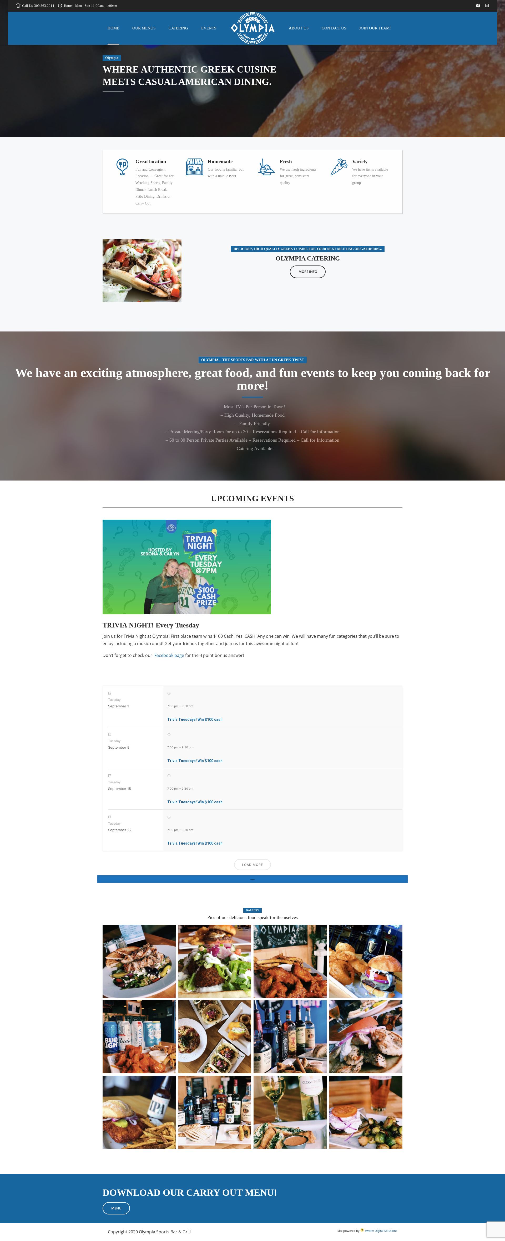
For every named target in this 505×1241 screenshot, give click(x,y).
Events (208, 28)
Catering (178, 28)
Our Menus (143, 28)
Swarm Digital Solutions (380, 1231)
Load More (252, 865)
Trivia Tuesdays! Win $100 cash (195, 719)
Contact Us (334, 28)
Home (113, 28)
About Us (299, 28)
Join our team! (375, 28)
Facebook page (169, 655)
